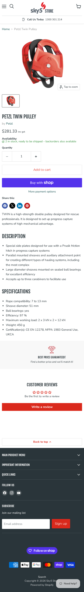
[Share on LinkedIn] (20, 206)
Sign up (61, 523)
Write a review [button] (42, 407)
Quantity (7, 147)
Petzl (9, 124)
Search (42, 577)
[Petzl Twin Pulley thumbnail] (10, 101)
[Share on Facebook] (5, 206)
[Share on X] (12, 206)
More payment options (42, 191)
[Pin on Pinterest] (27, 206)
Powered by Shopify (42, 585)
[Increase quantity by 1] (36, 156)
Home (6, 29)
